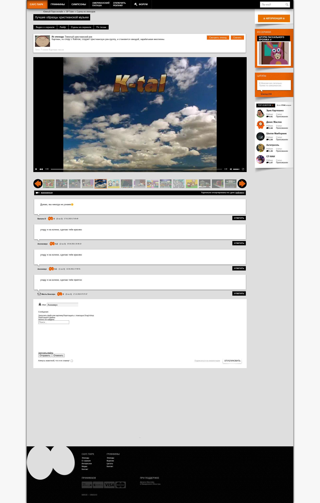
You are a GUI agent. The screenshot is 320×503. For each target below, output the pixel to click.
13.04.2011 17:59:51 (73, 269)
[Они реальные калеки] (62, 184)
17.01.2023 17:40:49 (71, 219)
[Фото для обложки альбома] (178, 184)
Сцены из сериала (81, 27)
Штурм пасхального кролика (271, 38)
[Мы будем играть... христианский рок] (192, 184)
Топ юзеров (266, 105)
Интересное (87, 464)
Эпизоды (85, 458)
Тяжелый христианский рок (78, 36)
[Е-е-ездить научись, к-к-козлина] (74, 184)
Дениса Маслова (147, 482)
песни (61, 49)
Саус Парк (36, 4)
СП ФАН (270, 156)
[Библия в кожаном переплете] (166, 184)
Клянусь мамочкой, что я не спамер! (54, 361)
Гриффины (58, 4)
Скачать (237, 37)
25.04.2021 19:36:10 (74, 244)
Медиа (84, 466)
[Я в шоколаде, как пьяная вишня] (48, 184)
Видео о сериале (45, 27)
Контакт (85, 469)
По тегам (101, 27)
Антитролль (272, 145)
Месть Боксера (48, 294)
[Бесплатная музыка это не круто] (204, 184)
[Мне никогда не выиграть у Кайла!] (88, 184)
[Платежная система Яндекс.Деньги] (87, 485)
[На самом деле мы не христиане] (152, 184)
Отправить (45, 355)
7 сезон (44, 49)
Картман (53, 49)
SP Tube (70, 11)
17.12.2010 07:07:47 (80, 294)
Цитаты (261, 76)
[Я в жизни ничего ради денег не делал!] (114, 184)
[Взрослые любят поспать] (230, 184)
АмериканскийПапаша (101, 4)
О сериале (86, 461)
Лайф (63, 27)
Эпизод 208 (266, 94)
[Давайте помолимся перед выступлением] (140, 184)
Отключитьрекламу (119, 4)
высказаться (46, 193)
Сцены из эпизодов (86, 11)
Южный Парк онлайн (53, 11)
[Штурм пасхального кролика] (274, 64)
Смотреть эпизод (218, 37)
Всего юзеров (284, 105)
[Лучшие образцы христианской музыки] (100, 184)
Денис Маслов (274, 122)
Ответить (239, 218)
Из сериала (264, 32)
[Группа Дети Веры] (126, 184)
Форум (143, 4)
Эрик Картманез (275, 110)
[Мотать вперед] (242, 188)
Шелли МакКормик (276, 133)
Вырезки (110, 461)
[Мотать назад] (37, 188)
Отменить (58, 355)
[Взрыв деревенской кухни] (218, 184)
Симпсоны (79, 4)
